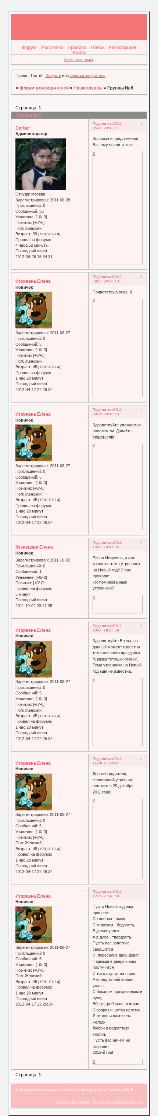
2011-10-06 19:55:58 (108, 628)
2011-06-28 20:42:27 (108, 126)
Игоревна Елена (33, 281)
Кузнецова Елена (34, 547)
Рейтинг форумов (72, 1101)
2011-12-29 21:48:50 (108, 894)
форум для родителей (44, 88)
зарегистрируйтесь (87, 75)
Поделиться (103, 124)
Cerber (22, 128)
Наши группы (88, 88)
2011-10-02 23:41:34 (108, 545)
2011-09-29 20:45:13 (108, 412)
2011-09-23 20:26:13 (108, 279)
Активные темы (78, 59)
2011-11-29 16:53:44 (108, 761)
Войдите (53, 75)
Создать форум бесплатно (118, 1101)
